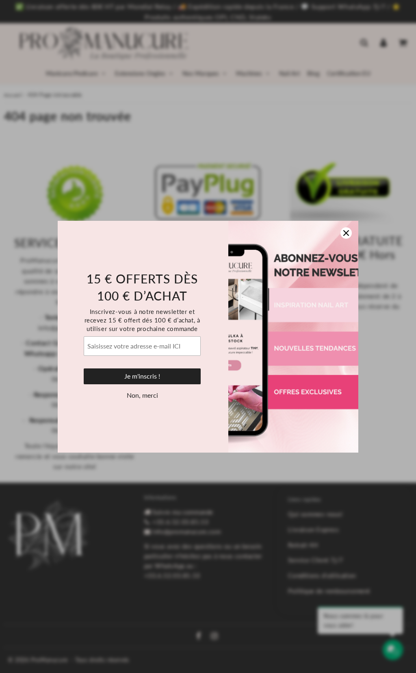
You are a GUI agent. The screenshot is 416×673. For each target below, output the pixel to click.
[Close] (346, 233)
